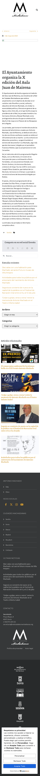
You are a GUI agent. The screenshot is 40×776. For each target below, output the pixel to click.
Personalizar (20, 756)
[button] (3, 9)
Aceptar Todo (19, 766)
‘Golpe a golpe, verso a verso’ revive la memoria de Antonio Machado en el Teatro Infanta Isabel (18, 300)
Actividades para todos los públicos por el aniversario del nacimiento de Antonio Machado (19, 280)
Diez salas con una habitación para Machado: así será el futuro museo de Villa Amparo (18, 270)
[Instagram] (16, 504)
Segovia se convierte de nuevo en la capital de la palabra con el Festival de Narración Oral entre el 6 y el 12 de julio (18, 290)
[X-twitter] (11, 504)
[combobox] (20, 256)
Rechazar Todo (20, 761)
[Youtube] (22, 504)
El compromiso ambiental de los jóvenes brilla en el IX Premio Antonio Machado (17, 367)
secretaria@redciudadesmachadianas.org (18, 624)
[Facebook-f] (6, 504)
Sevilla (9, 232)
